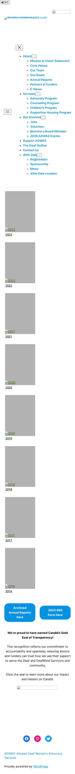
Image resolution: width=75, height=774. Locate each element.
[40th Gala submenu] (39, 155)
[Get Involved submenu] (43, 117)
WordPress (40, 766)
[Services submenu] (37, 94)
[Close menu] (19, 48)
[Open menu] (7, 112)
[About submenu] (34, 56)
